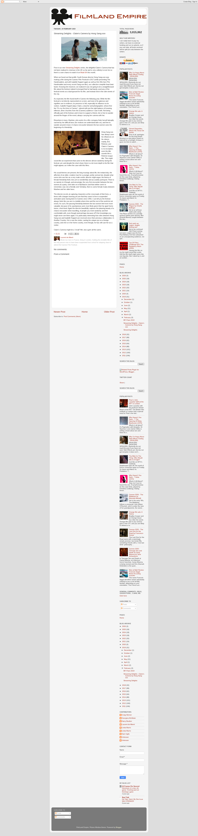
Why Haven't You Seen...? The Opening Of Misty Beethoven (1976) (135, 149)
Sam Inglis (125, 734)
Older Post (109, 312)
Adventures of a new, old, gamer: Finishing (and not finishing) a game (130, 790)
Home (85, 312)
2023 (124, 285)
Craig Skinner (127, 715)
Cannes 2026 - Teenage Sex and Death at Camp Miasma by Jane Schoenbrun (135, 552)
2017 (124, 337)
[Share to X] (73, 234)
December (128, 299)
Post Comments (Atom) (72, 316)
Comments (126, 608)
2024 (124, 282)
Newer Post (59, 312)
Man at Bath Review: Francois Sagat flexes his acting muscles (136, 94)
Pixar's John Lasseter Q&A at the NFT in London (136, 402)
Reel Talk (125, 797)
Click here (123, 596)
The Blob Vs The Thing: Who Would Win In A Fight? (135, 186)
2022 (124, 288)
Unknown (125, 737)
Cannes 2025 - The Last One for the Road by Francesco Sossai (136, 532)
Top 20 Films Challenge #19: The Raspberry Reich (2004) (136, 245)
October (127, 302)
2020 (124, 294)
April (126, 311)
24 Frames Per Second (130, 786)
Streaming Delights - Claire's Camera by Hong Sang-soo (134, 325)
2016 (124, 340)
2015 (124, 343)
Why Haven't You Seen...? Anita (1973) (135, 167)
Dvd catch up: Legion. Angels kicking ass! (134, 225)
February (127, 317)
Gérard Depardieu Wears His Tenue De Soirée (136, 130)
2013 (124, 349)
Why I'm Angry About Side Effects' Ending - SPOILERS (136, 74)
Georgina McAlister (129, 718)
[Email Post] (65, 233)
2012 (124, 352)
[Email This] (69, 234)
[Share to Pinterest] (78, 234)
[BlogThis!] (71, 234)
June (126, 305)
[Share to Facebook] (76, 234)
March (126, 314)
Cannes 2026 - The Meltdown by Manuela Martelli (136, 496)
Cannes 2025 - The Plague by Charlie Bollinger (136, 206)
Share (122, 383)
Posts (124, 604)
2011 (124, 355)
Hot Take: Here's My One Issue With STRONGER (132, 800)
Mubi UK (83, 72)
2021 (124, 291)
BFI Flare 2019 (129, 320)
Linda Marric (126, 728)
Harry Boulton (127, 721)
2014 (124, 346)
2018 (124, 334)
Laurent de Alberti (128, 724)
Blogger (118, 827)
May (126, 308)
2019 (124, 297)
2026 (124, 275)
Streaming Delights (73, 68)
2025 (124, 278)
